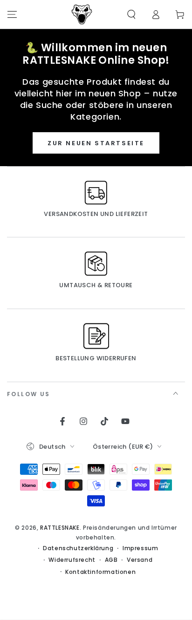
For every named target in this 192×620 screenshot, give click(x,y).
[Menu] (12, 14)
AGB (111, 560)
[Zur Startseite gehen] (82, 14)
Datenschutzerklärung (78, 548)
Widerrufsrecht (71, 560)
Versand (139, 560)
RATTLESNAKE (60, 528)
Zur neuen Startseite (96, 143)
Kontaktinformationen (100, 572)
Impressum (140, 548)
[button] (131, 14)
